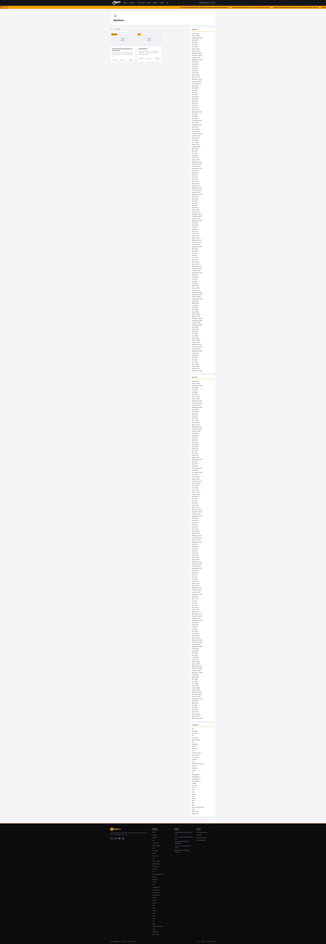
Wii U (193, 805)
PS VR (194, 787)
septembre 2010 (197, 273)
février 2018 (196, 129)
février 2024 (196, 75)
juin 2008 (195, 331)
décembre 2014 (197, 162)
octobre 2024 (196, 57)
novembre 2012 (197, 216)
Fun (193, 750)
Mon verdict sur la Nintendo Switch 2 (158, 7)
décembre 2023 (197, 79)
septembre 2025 (197, 38)
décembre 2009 (197, 292)
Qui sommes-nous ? (202, 832)
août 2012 (195, 223)
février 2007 (196, 366)
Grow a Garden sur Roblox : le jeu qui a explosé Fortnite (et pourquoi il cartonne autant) (196, 7)
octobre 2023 (196, 83)
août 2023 (195, 86)
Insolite (155, 3)
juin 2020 (195, 114)
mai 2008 (195, 333)
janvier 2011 (195, 264)
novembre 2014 (197, 164)
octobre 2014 (196, 166)
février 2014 (196, 184)
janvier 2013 (195, 212)
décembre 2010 (197, 266)
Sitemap (203, 941)
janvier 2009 (196, 316)
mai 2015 (194, 153)
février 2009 (196, 314)
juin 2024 (195, 66)
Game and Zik (196, 753)
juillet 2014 (195, 173)
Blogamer (117, 941)
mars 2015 (195, 157)
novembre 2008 (197, 320)
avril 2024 (195, 70)
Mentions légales (202, 837)
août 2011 (195, 249)
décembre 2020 (197, 112)
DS (193, 742)
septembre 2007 (197, 351)
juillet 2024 (195, 64)
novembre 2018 (197, 125)
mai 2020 (195, 116)
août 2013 (195, 197)
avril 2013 (195, 205)
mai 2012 (194, 229)
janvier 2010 (196, 290)
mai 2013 (194, 203)
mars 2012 (195, 233)
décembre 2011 (196, 240)
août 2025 (195, 40)
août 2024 (195, 62)
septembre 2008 (197, 325)
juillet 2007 (195, 355)
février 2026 (196, 36)
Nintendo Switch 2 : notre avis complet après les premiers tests (284, 7)
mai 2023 (195, 92)
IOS (193, 761)
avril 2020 (195, 118)
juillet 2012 (195, 225)
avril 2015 (195, 155)
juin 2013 (194, 201)
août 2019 (195, 123)
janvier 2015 (195, 160)
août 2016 (195, 140)
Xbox (193, 809)
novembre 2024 (197, 55)
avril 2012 (195, 231)
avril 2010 (195, 284)
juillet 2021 (195, 101)
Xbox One (195, 814)
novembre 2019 (197, 120)
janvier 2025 (196, 51)
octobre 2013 (196, 192)
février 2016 (196, 144)
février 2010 (196, 288)
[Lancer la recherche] (214, 3)
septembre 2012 (197, 220)
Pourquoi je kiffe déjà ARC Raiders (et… (182, 842)
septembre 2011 (197, 247)
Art (193, 735)
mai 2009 (195, 307)
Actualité (132, 3)
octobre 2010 (196, 270)
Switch (149, 3)
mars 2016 (195, 142)
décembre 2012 (197, 214)
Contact (162, 3)
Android (194, 733)
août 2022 (195, 99)
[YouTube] (119, 838)
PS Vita (194, 785)
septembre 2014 (197, 168)
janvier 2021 (195, 110)
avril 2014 (195, 179)
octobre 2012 (196, 218)
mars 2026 (195, 33)
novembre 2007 (197, 347)
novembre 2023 (197, 81)
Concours (195, 737)
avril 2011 (195, 257)
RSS (198, 941)
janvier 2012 (195, 238)
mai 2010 (194, 281)
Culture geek (196, 740)
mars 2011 (195, 260)
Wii (139, 34)
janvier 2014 (196, 186)
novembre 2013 (197, 190)
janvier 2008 (196, 342)
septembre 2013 (197, 194)
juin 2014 (195, 175)
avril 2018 (195, 127)
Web (193, 801)
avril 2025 (195, 46)
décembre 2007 (197, 344)
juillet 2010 (195, 277)
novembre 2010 (197, 268)
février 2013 (195, 210)
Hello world (195, 755)
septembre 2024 (197, 60)
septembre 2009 (197, 299)
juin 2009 (195, 305)
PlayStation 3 (196, 777)
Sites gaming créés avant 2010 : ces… (183, 833)
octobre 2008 (196, 323)
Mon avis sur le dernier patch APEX (135, 7)
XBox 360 (195, 811)
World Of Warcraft (198, 807)
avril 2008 (195, 336)
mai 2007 (195, 360)
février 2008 (196, 340)
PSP (193, 792)
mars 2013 (195, 207)
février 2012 (195, 236)
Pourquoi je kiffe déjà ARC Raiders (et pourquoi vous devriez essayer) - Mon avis (99, 7)
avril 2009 (195, 310)
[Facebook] (115, 838)
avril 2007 (195, 362)
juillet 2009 (195, 303)
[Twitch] (123, 838)
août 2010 (195, 275)
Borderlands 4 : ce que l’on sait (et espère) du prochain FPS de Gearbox (243, 7)
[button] (167, 2)
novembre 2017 (197, 133)
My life (194, 766)
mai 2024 (195, 68)
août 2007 (195, 353)
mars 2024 (195, 73)
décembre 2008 (197, 318)
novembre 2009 (197, 294)
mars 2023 (195, 97)
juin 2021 (194, 103)
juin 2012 (194, 227)
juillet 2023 (195, 88)
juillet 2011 (195, 251)
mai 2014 (195, 177)
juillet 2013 (195, 199)
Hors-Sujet (195, 757)
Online (194, 770)
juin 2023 (195, 90)
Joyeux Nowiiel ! (143, 49)
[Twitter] (111, 838)
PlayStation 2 (196, 774)
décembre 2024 (197, 53)
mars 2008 (195, 338)
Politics (194, 783)
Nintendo (195, 768)
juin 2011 (194, 253)
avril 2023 (195, 94)
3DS (193, 729)
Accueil (125, 3)
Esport (194, 746)
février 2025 (196, 49)
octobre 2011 (196, 244)
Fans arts (195, 748)
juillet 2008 (195, 329)
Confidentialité (201, 840)
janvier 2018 (196, 131)
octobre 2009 (196, 297)
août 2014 (195, 170)
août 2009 (195, 301)
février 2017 (196, 138)
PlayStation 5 (141, 3)
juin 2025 (195, 42)
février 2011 (195, 262)
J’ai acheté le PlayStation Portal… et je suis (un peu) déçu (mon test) (55, 7)
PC (193, 772)
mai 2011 (194, 255)
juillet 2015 (195, 149)
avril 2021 (195, 105)
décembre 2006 (197, 371)
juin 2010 (194, 279)
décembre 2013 (197, 188)
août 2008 (195, 327)
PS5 (193, 790)
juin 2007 (195, 357)
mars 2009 (195, 312)
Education (195, 744)
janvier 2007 (196, 368)
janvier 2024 (196, 77)
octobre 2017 (196, 136)
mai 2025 (195, 44)
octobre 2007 (196, 349)
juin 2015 (194, 151)
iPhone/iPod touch (198, 764)
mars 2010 (195, 286)
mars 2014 (195, 181)
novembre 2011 (197, 242)
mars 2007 (195, 364)
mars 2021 (195, 107)
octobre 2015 (196, 146)
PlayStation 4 (196, 779)
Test (193, 796)
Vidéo (193, 798)
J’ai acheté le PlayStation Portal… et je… (184, 838)
